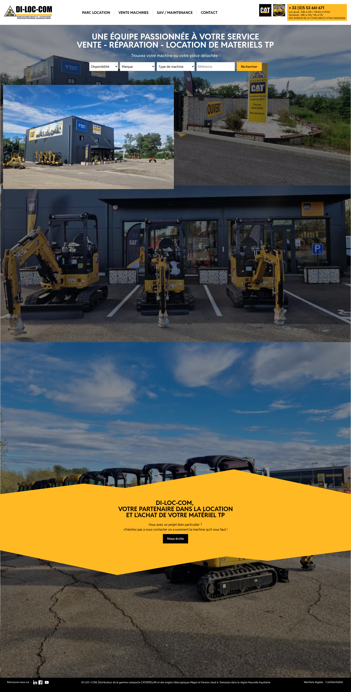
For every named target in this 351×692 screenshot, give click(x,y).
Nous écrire (175, 539)
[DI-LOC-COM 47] (28, 12)
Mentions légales (313, 682)
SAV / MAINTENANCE (175, 12)
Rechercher (249, 66)
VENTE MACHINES (133, 12)
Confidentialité (334, 682)
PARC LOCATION (96, 12)
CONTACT (209, 12)
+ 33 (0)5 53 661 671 (306, 7)
